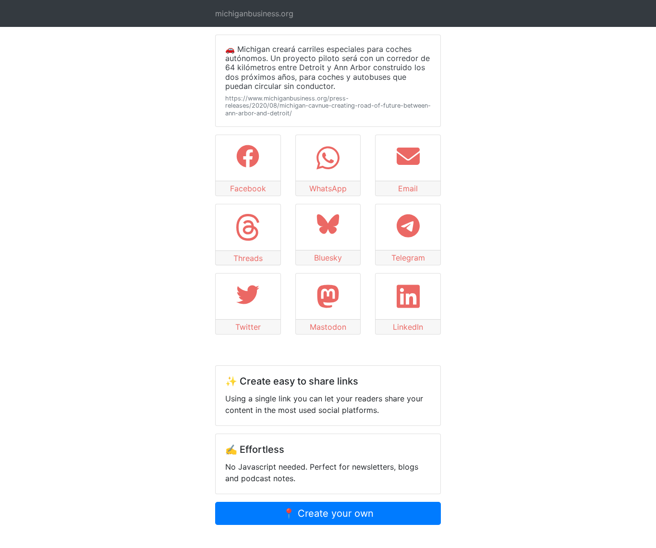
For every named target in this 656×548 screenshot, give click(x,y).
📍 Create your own (328, 513)
